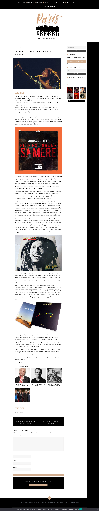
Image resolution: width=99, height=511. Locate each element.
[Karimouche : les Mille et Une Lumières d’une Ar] (76, 90)
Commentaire (17, 435)
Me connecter (76, 63)
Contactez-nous (52, 502)
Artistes (21, 2)
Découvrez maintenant (76, 61)
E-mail (15, 460)
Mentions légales (74, 502)
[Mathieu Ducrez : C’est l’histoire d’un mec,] (70, 90)
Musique (48, 2)
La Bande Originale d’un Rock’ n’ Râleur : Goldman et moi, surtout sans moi (25, 421)
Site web (15, 467)
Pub (62, 2)
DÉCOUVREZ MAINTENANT (38, 484)
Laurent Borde (29, 47)
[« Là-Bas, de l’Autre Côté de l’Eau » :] (70, 96)
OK (80, 509)
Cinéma (39, 2)
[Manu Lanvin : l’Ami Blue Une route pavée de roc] (83, 90)
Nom (14, 453)
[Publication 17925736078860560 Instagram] (83, 96)
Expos (56, 2)
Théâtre (30, 2)
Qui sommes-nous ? (62, 502)
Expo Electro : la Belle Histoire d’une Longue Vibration (51, 421)
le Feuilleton (49, 6)
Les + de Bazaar (72, 2)
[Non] (97, 509)
